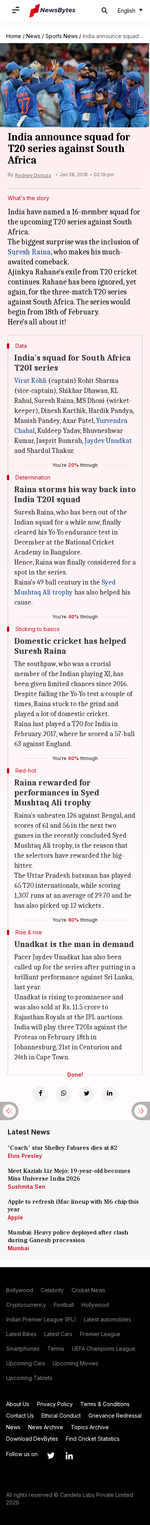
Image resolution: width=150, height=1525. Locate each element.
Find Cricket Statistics (93, 1438)
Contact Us (20, 1415)
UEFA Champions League (103, 1348)
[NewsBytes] (52, 11)
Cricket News (88, 1290)
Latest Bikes (21, 1334)
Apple (15, 1217)
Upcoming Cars (25, 1363)
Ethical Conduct (61, 1415)
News (33, 36)
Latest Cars (58, 1334)
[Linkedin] (109, 1094)
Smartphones (23, 1348)
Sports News (61, 36)
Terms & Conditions (105, 1404)
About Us (17, 1404)
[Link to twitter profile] (51, 1455)
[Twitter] (86, 1094)
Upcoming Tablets (29, 1378)
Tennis (55, 1348)
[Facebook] (40, 1094)
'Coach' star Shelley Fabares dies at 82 (62, 1148)
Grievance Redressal (115, 1415)
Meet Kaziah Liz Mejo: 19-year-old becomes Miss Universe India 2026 (69, 1175)
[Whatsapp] (63, 1094)
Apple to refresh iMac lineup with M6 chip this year (73, 1205)
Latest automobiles (107, 1319)
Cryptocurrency (26, 1304)
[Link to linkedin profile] (69, 1455)
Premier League (100, 1334)
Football (64, 1304)
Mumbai (18, 1248)
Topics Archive (90, 1427)
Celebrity (52, 1290)
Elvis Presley (25, 1156)
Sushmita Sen (26, 1186)
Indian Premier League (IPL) (41, 1319)
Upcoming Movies (75, 1363)
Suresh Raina (29, 251)
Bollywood (19, 1290)
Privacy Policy (55, 1404)
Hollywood (95, 1304)
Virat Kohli (30, 381)
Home (13, 36)
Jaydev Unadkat (108, 441)
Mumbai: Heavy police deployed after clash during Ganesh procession (68, 1236)
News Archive (45, 1427)
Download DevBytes (32, 1438)
